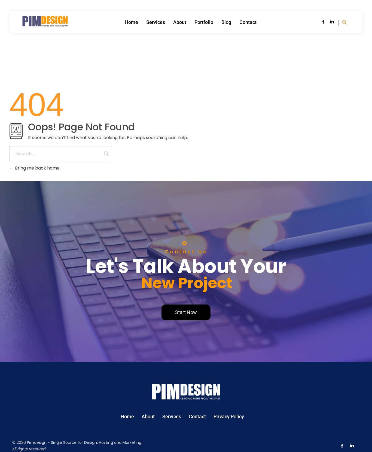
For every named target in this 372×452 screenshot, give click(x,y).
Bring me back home (37, 168)
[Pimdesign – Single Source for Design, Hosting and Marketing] (45, 21)
